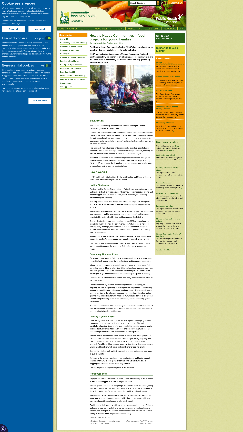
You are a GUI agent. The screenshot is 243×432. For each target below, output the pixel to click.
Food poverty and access (71, 65)
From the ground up (165, 206)
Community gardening (98, 43)
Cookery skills (66, 54)
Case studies (152, 29)
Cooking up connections (167, 193)
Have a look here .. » (164, 38)
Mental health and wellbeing (72, 76)
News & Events (103, 29)
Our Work (86, 29)
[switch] (29, 38)
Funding (119, 29)
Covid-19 (64, 39)
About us (72, 29)
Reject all (13, 29)
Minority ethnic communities (72, 79)
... (182, 71)
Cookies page (14, 23)
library (177, 146)
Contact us (176, 3)
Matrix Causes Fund (164, 90)
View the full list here (163, 250)
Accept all (40, 29)
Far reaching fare (163, 183)
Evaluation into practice (70, 68)
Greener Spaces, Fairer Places (168, 77)
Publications (134, 29)
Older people (65, 83)
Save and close (40, 101)
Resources (169, 29)
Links (182, 29)
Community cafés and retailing (73, 43)
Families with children (115, 43)
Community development (71, 46)
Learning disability (68, 72)
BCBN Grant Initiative (164, 63)
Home (61, 29)
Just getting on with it (165, 155)
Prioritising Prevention (165, 123)
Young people (66, 87)
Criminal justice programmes (72, 57)
